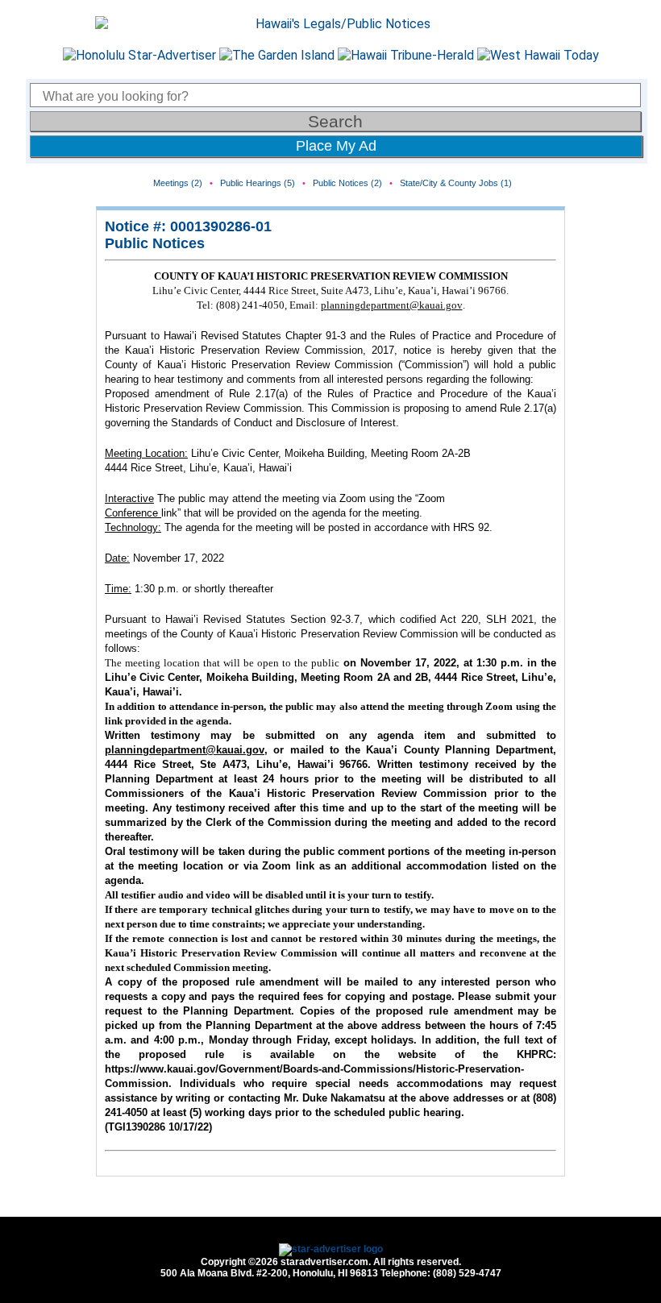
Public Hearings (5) (257, 183)
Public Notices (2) (347, 183)
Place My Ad (336, 146)
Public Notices (155, 243)
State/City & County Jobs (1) (456, 183)
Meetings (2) (177, 183)
